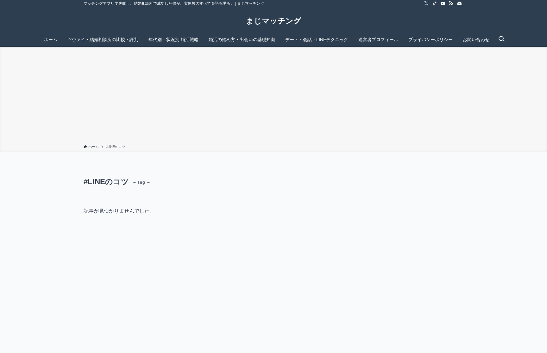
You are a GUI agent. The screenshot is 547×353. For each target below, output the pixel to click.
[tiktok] (435, 3)
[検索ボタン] (501, 39)
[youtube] (443, 3)
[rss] (451, 3)
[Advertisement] (273, 96)
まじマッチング (273, 21)
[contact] (459, 3)
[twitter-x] (426, 3)
